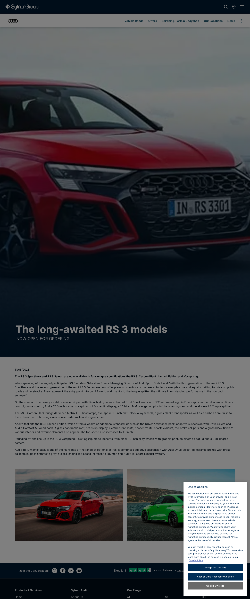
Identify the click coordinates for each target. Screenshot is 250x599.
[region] (215, 539)
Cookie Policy (196, 560)
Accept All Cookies (215, 567)
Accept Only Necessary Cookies (215, 576)
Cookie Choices (215, 585)
